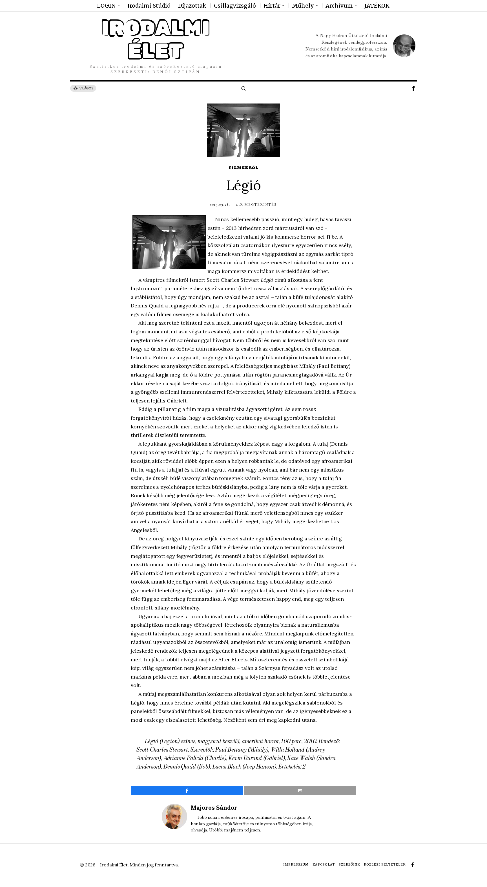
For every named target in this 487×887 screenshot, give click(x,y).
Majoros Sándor (214, 807)
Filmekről (243, 168)
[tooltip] (413, 88)
